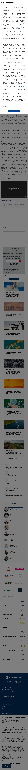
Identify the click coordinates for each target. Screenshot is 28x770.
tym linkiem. (17, 28)
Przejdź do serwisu (14, 111)
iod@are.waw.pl (21, 86)
